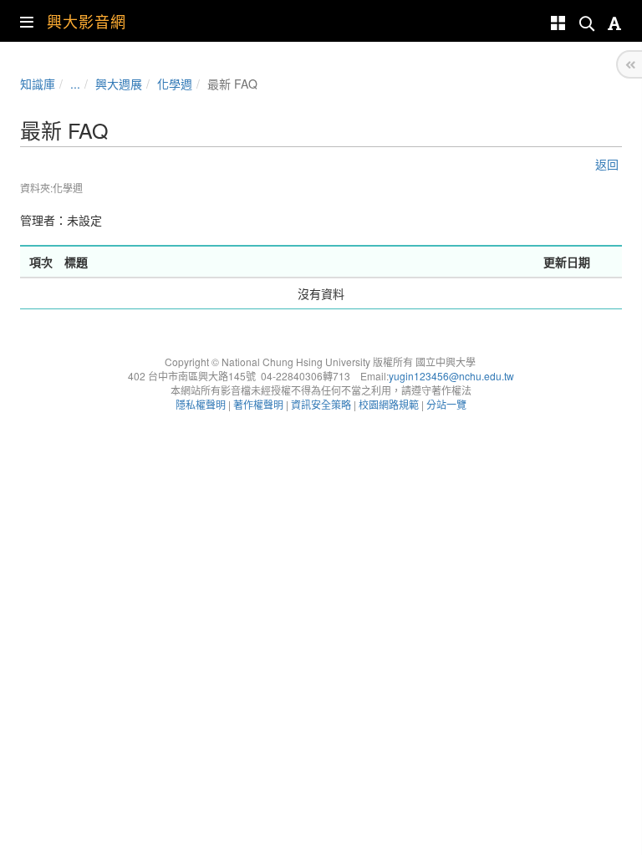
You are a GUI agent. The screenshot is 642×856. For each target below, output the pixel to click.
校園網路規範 (389, 404)
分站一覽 (446, 404)
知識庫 (37, 83)
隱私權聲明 (201, 404)
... (75, 83)
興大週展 (118, 83)
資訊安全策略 (321, 404)
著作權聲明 (258, 404)
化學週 (174, 83)
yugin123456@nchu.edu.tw (451, 376)
